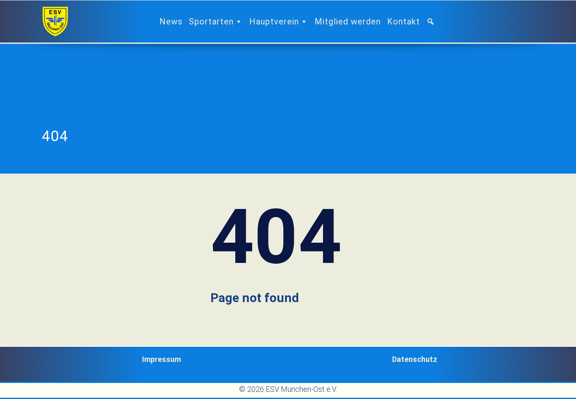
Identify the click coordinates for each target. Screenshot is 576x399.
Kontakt (403, 21)
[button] (433, 21)
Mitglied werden (348, 21)
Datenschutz (414, 359)
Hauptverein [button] (274, 21)
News (171, 21)
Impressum (161, 359)
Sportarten (211, 21)
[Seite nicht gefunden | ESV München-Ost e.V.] (55, 21)
